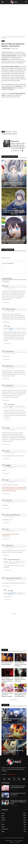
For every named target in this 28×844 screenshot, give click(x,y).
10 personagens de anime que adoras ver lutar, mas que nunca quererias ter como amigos (14, 734)
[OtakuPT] (14, 2)
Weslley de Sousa (11, 329)
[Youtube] (22, 150)
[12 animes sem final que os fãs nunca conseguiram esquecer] (7, 688)
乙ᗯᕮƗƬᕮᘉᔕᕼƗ (12, 562)
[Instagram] (13, 150)
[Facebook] (11, 150)
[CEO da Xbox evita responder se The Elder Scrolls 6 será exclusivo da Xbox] (21, 672)
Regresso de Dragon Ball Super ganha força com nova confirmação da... (20, 695)
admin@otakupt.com (11, 774)
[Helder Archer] (6, 145)
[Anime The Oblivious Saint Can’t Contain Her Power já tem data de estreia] (14, 174)
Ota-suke (15, 52)
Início (2, 36)
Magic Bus (15, 131)
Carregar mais (13, 699)
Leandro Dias (11, 407)
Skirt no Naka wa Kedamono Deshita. (9, 133)
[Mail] (16, 150)
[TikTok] (18, 150)
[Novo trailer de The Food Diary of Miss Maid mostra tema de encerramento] (14, 230)
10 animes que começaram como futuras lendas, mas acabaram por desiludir (18, 802)
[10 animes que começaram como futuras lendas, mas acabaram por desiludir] (5, 802)
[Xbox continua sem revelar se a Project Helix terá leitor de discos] (21, 657)
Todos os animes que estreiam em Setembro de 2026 (13, 751)
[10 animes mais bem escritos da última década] (14, 716)
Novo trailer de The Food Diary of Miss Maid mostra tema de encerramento (14, 241)
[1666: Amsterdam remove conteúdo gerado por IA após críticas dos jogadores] (7, 672)
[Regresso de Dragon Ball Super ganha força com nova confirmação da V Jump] (21, 688)
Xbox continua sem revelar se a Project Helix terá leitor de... (20, 664)
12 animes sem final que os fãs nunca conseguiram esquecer (7, 695)
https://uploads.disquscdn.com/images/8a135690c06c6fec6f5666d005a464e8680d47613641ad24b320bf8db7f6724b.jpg (14, 489)
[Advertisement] (14, 20)
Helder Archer (6, 48)
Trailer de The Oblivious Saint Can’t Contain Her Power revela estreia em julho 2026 (14, 212)
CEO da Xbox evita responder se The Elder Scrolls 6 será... (20, 679)
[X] (20, 150)
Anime (6, 36)
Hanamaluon (8, 131)
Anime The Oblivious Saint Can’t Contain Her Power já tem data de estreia (14, 184)
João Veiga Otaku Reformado (12, 593)
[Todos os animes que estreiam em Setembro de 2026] (14, 747)
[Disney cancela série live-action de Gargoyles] (7, 657)
